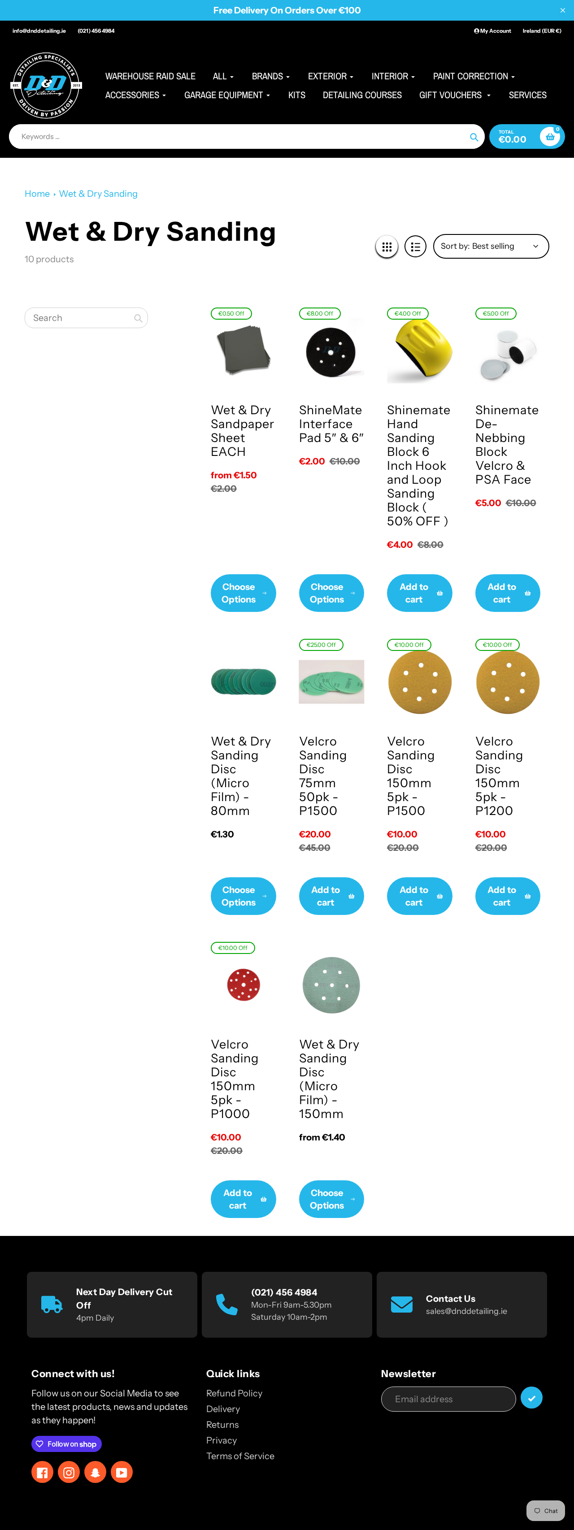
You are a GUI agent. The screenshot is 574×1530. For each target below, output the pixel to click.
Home (37, 193)
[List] (415, 246)
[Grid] (387, 246)
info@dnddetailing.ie (39, 30)
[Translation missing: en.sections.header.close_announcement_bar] (562, 10)
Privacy (221, 1440)
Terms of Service (240, 1456)
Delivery (223, 1409)
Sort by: (455, 246)
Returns (222, 1424)
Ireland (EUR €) (542, 30)
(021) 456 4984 (96, 30)
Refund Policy (234, 1393)
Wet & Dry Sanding (98, 193)
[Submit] (532, 1398)
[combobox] (86, 318)
